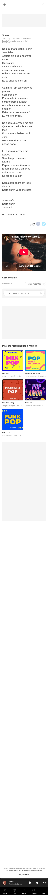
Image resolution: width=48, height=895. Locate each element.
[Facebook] (38, 224)
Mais (43, 893)
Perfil (14, 893)
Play (30, 882)
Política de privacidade (34, 870)
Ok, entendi (24, 875)
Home (5, 893)
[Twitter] (44, 224)
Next (37, 882)
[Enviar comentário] (41, 293)
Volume (44, 882)
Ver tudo (27, 38)
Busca (24, 893)
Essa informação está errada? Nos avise (14, 42)
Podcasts (34, 893)
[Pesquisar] (44, 4)
